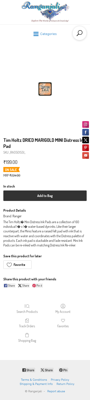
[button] (17, 264)
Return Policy (65, 384)
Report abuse (56, 391)
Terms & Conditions (34, 380)
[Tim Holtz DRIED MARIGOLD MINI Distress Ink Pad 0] (45, 89)
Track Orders (27, 326)
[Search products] (79, 33)
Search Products (27, 311)
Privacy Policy (60, 380)
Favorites (63, 326)
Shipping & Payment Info (36, 384)
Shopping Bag (27, 340)
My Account (63, 311)
